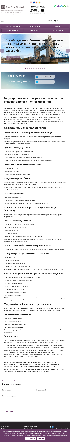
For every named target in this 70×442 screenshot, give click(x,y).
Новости (3, 428)
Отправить (10, 411)
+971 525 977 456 (37, 11)
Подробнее (13, 58)
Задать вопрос (53, 21)
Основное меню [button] (57, 30)
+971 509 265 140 (37, 10)
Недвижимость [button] (12, 31)
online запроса (46, 371)
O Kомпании (5, 426)
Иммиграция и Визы (30, 426)
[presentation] (2, 51)
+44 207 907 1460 (37, 6)
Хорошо (41, 438)
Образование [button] (35, 30)
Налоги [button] (57, 26)
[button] (25, 68)
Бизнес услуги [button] (35, 26)
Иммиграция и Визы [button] (12, 26)
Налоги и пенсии (29, 428)
